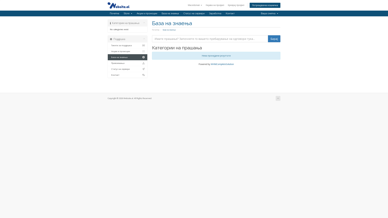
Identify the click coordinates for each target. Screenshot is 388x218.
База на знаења (170, 13)
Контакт (230, 13)
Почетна (114, 13)
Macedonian (194, 5)
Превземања (117, 63)
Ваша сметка (269, 13)
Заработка (215, 13)
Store (127, 13)
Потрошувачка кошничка (265, 5)
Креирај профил (236, 5)
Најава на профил (215, 5)
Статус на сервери (194, 13)
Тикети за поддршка (121, 45)
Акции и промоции (147, 13)
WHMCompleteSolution (222, 64)
